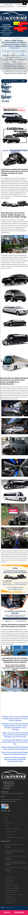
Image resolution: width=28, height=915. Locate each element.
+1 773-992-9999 (19, 5)
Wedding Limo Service (10, 724)
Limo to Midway (15, 720)
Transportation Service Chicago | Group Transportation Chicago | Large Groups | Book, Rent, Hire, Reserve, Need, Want (15, 851)
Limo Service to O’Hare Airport (11, 888)
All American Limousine (9, 907)
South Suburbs (21, 749)
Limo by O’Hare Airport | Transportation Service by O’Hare (16, 868)
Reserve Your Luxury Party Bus (11, 81)
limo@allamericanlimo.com (7, 7)
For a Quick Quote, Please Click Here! (21, 29)
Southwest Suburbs (19, 754)
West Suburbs (8, 749)
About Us (7, 814)
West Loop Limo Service (12, 733)
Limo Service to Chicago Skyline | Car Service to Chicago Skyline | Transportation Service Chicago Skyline (15, 862)
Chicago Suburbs (8, 747)
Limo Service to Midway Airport (12, 890)
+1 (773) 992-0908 (6, 787)
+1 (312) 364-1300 (6, 788)
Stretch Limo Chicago (9, 892)
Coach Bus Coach (8, 903)
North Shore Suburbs (10, 752)
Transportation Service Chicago (12, 884)
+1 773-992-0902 (7, 5)
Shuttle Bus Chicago (9, 897)
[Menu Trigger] (25, 3)
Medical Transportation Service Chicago (13, 895)
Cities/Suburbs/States (10, 823)
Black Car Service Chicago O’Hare (12, 886)
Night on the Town (18, 726)
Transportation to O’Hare (10, 832)
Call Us (7, 912)
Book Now (16, 23)
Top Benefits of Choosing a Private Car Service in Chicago (15, 857)
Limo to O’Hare (21, 718)
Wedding (23, 195)
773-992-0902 (14, 48)
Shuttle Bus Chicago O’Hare (11, 899)
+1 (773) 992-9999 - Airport (8, 785)
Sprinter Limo (14, 742)
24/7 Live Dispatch (22, 7)
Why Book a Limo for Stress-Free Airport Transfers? (14, 845)
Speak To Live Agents (22, 24)
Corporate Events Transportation (12, 829)
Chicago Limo (8, 876)
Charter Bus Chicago (9, 835)
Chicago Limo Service (10, 716)
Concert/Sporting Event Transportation (13, 837)
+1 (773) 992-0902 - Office (8, 783)
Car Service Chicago (11, 740)
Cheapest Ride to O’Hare (10, 901)
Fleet (6, 817)
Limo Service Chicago (9, 878)
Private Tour (9, 728)
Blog (6, 820)
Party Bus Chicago (9, 882)
